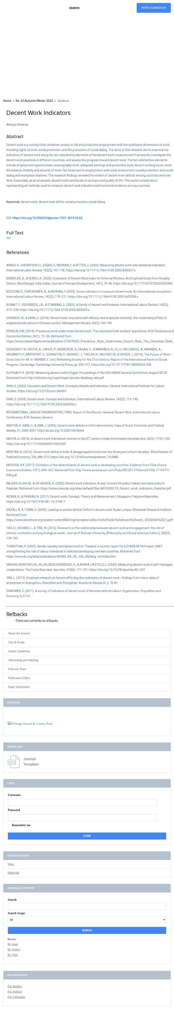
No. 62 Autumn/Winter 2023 (34, 100)
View (11, 864)
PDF (8, 238)
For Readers (15, 986)
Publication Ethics (19, 678)
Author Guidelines (19, 651)
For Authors (15, 991)
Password (14, 810)
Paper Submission (154, 7)
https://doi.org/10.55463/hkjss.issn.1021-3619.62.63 (47, 218)
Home (7, 100)
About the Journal (18, 633)
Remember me (21, 825)
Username (14, 795)
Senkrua (63, 100)
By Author (14, 949)
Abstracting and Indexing (23, 660)
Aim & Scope (16, 642)
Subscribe (13, 872)
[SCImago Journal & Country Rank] (30, 723)
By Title (13, 954)
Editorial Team (17, 669)
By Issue (13, 944)
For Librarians (16, 997)
